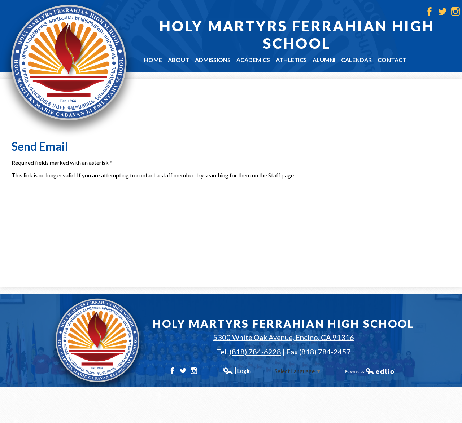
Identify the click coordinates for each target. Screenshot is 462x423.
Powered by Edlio (370, 370)
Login (237, 370)
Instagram (455, 11)
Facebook (429, 11)
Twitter (442, 11)
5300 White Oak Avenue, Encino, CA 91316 (283, 337)
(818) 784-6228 (255, 351)
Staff (274, 175)
